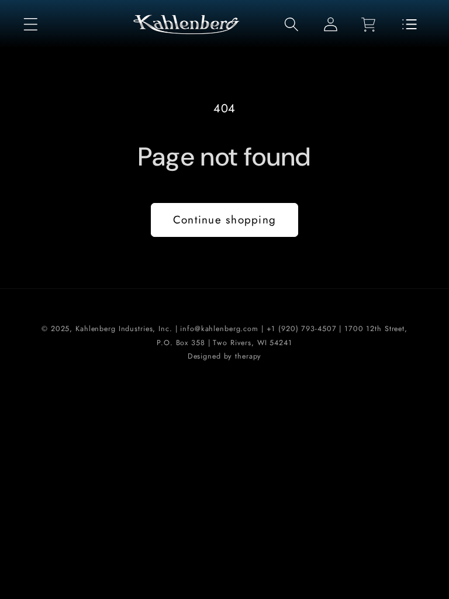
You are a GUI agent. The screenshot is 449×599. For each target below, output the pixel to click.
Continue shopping (224, 220)
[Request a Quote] (409, 24)
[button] (31, 24)
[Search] (291, 24)
